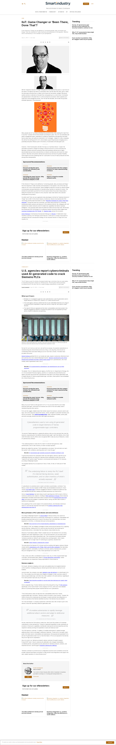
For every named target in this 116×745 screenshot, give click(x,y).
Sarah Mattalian (30, 484)
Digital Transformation (41, 11)
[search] (25, 4)
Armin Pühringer (26, 211)
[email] (49, 42)
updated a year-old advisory (50, 558)
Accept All (110, 742)
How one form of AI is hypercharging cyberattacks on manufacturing (47, 511)
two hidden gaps (30, 479)
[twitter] (45, 42)
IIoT (67, 11)
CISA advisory (63, 570)
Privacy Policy (39, 742)
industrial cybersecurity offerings (48, 628)
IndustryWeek (43, 503)
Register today (47, 208)
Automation (61, 11)
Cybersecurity (52, 11)
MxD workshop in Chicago (52, 486)
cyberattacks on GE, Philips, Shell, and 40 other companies (44, 535)
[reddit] (47, 42)
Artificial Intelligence (75, 11)
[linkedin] (43, 42)
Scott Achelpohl (25, 282)
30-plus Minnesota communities (51, 543)
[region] (58, 742)
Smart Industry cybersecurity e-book (39, 530)
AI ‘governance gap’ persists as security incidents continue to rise (46, 443)
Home (23, 18)
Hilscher (53, 211)
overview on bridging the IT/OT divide (31, 208)
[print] (68, 42)
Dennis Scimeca (26, 351)
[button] (22, 4)
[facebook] (41, 42)
